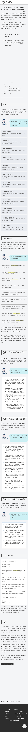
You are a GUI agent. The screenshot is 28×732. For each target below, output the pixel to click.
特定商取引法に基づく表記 (21, 713)
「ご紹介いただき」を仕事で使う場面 (12, 90)
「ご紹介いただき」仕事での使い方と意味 (12, 88)
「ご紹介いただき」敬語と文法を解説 (12, 92)
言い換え (5, 84)
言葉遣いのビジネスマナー (8, 664)
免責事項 (21, 711)
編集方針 (7, 711)
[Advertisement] (14, 65)
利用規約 (7, 713)
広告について (7, 716)
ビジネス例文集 (7, 86)
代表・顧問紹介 (20, 716)
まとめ (5, 95)
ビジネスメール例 (7, 93)
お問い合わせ (21, 718)
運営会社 (7, 718)
